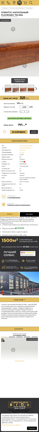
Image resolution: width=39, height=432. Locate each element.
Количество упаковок (11, 112)
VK (11, 404)
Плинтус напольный (17, 8)
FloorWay (29, 8)
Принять (31, 428)
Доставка (29, 214)
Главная (5, 8)
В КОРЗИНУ (18, 132)
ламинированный (25, 147)
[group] (19, 47)
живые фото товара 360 (19, 81)
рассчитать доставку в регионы (19, 118)
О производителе (13, 197)
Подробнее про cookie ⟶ (11, 425)
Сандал (22, 152)
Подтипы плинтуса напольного (18, 205)
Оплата (9, 214)
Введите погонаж (9, 107)
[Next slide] (36, 88)
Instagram (22, 404)
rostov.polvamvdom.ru (19, 2)
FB (17, 404)
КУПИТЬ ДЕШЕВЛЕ (34, 131)
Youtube (28, 404)
